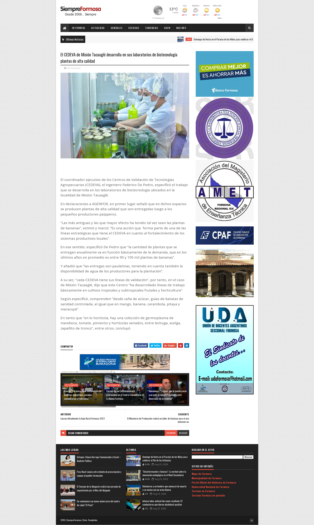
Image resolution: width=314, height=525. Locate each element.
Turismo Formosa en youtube (208, 495)
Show (167, 28)
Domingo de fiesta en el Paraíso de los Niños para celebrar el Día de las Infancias (214, 39)
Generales (116, 28)
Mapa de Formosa (202, 474)
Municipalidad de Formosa (207, 478)
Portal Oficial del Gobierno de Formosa (214, 482)
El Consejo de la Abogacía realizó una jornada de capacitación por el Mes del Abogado (99, 488)
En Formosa (78, 28)
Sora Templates (90, 520)
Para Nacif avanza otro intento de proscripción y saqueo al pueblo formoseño (99, 473)
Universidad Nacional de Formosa (210, 487)
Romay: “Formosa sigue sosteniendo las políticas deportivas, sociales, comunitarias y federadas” (83, 394)
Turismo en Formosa (203, 491)
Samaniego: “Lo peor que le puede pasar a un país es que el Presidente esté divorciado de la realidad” (168, 394)
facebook (171, 432)
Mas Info (181, 28)
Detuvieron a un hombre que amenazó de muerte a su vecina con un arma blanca (164, 488)
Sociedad (133, 28)
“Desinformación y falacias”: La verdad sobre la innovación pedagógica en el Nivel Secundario (164, 473)
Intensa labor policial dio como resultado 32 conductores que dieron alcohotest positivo (162, 502)
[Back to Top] (252, 520)
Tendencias (151, 28)
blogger (183, 432)
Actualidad (98, 28)
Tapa (171, 39)
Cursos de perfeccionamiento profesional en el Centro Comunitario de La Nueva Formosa (125, 394)
